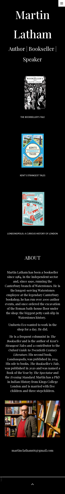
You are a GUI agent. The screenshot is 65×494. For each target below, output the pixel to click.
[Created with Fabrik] (1, 479)
